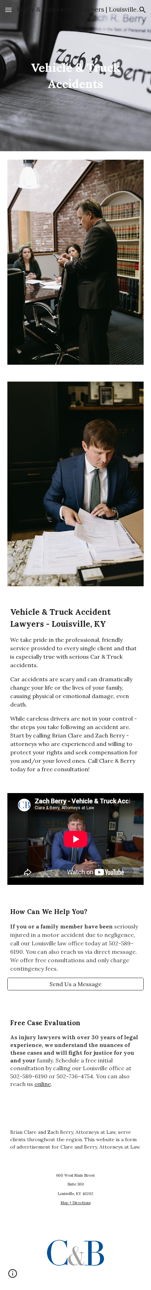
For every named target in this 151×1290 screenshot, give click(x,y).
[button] (8, 9)
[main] (75, 76)
